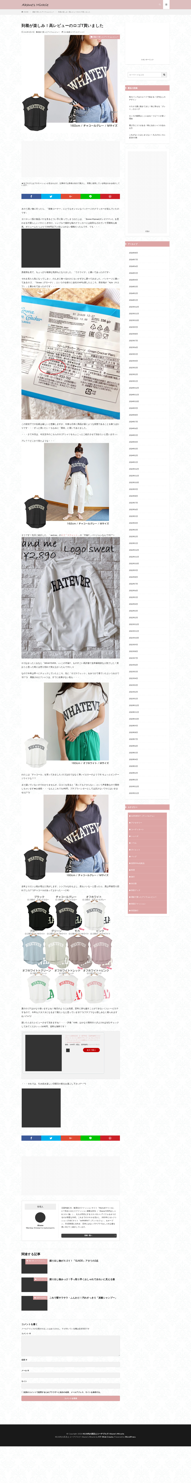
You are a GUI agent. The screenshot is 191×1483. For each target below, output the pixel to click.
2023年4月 (133, 523)
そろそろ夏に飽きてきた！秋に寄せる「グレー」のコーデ (147, 107)
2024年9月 (133, 408)
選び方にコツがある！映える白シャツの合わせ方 (147, 126)
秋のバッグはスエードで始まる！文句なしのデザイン (147, 98)
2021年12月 (134, 624)
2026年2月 (133, 293)
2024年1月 (133, 462)
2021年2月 (133, 692)
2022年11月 (134, 557)
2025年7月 (133, 340)
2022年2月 (133, 617)
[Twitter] (51, 196)
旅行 (133, 877)
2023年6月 (133, 509)
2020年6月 (133, 746)
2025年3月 (133, 367)
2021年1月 (133, 698)
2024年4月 (133, 442)
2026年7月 (133, 259)
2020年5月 (133, 753)
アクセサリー (136, 823)
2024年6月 (133, 428)
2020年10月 (134, 719)
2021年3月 (133, 685)
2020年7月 (133, 739)
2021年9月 (133, 644)
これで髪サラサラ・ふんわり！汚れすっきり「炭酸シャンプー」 (83, 1297)
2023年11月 (134, 476)
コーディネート (41, 1279)
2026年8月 (133, 253)
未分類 (134, 883)
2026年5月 (133, 273)
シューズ (134, 836)
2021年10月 (134, 638)
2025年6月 (133, 347)
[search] (164, 74)
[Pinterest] (110, 196)
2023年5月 (133, 516)
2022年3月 (133, 611)
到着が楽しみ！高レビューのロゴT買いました (74, 12)
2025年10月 (134, 320)
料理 (133, 870)
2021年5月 (133, 671)
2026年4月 (133, 280)
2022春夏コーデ (69, 32)
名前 (24, 1360)
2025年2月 (133, 374)
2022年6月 (133, 590)
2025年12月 (134, 307)
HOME (26, 12)
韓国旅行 (134, 910)
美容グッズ (135, 890)
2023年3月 (133, 530)
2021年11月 (134, 631)
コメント (26, 1333)
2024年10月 (134, 401)
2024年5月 (133, 435)
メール (25, 1370)
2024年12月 (134, 388)
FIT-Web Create (105, 1437)
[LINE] (90, 196)
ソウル (134, 843)
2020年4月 (133, 759)
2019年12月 (134, 786)
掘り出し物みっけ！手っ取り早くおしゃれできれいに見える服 (82, 1279)
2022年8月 (133, 577)
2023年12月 (134, 469)
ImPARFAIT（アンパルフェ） (143, 816)
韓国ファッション (138, 904)
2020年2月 (133, 773)
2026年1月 (133, 300)
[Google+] (71, 196)
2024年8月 (133, 415)
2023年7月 (133, 503)
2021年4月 (133, 678)
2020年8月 (133, 732)
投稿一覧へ (88, 1235)
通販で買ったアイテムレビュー (43, 12)
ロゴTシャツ (79, 32)
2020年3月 (133, 766)
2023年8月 (133, 496)
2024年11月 (134, 394)
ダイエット (135, 850)
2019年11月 (134, 793)
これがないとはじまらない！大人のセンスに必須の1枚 (147, 136)
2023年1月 (133, 543)
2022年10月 (134, 563)
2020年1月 (133, 780)
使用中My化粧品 (41, 1298)
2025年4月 (133, 361)
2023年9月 (133, 489)
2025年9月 (133, 327)
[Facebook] (31, 196)
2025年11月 (134, 313)
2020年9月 (133, 725)
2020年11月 (134, 712)
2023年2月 (133, 536)
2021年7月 (133, 658)
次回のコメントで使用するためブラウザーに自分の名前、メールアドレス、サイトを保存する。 (63, 1392)
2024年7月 (133, 422)
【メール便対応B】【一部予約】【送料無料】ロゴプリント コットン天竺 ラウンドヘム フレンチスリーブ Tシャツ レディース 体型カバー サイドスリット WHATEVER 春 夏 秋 (82, 1039)
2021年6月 (133, 665)
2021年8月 (133, 651)
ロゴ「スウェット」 (70, 535)
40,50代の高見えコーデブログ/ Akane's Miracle (103, 1434)
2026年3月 (133, 286)
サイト (24, 1381)
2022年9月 (133, 570)
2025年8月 (133, 334)
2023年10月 (134, 482)
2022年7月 (133, 584)
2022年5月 (133, 597)
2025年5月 (133, 354)
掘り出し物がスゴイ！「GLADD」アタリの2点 (73, 1260)
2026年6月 (133, 266)
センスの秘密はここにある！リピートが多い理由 (147, 117)
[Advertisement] (71, 159)
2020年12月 (134, 705)
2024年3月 (133, 449)
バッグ (134, 856)
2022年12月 (134, 550)
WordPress (130, 1437)
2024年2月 (133, 455)
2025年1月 (133, 381)
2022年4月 (133, 604)
